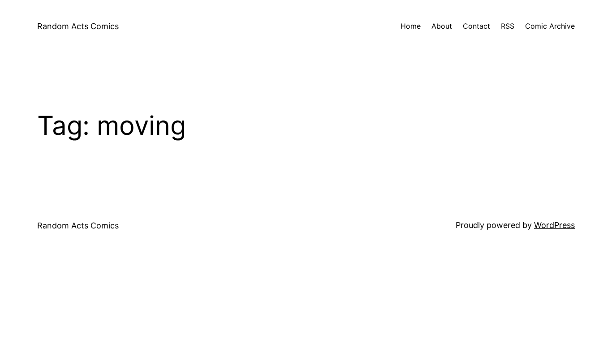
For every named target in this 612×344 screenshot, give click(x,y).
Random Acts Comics (78, 26)
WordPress (554, 225)
